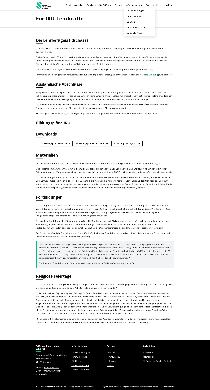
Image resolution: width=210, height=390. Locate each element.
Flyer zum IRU (152, 5)
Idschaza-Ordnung (149, 74)
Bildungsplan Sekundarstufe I (93, 143)
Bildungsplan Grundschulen (57, 143)
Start (68, 5)
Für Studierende (134, 16)
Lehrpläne (167, 5)
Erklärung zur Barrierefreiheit (156, 361)
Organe (118, 5)
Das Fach (91, 5)
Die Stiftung (105, 5)
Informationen (134, 5)
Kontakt (110, 365)
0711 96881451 (51, 367)
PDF (169, 74)
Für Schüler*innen (134, 32)
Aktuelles (78, 5)
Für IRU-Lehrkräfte (135, 27)
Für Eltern (131, 21)
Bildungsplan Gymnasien (128, 143)
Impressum (147, 352)
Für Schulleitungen (135, 10)
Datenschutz (148, 356)
